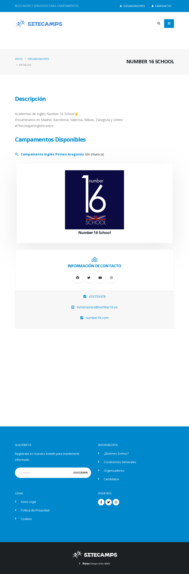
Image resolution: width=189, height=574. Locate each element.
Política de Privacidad (35, 510)
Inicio (19, 59)
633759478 (97, 296)
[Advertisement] (94, 383)
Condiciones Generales (120, 462)
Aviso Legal (28, 502)
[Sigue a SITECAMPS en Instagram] (116, 502)
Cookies (26, 519)
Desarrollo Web (96, 563)
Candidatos (162, 6)
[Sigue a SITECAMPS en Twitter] (108, 502)
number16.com (97, 318)
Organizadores (134, 6)
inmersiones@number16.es (97, 307)
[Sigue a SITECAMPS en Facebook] (101, 502)
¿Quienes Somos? (116, 454)
